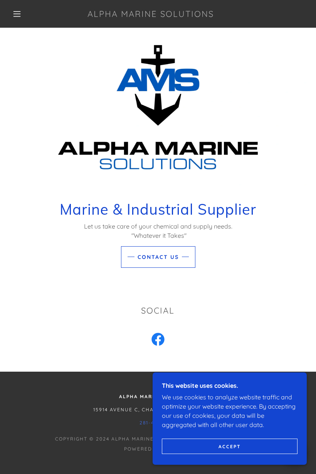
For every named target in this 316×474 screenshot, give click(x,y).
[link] (151, 14)
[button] (17, 14)
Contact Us (158, 257)
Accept (230, 446)
